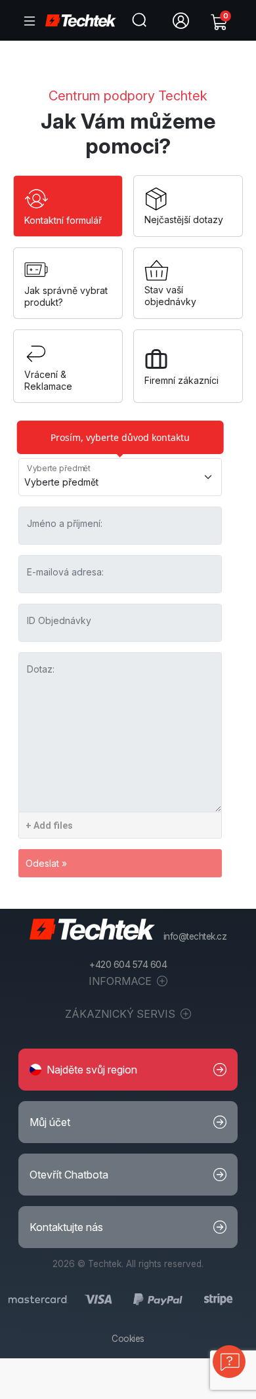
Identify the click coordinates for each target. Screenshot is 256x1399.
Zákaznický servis (121, 1013)
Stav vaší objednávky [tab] (170, 295)
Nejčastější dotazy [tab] (183, 219)
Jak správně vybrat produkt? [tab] (66, 296)
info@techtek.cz (195, 936)
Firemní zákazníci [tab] (181, 380)
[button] (128, 1070)
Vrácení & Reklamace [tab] (48, 380)
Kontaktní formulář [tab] (63, 220)
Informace (121, 981)
